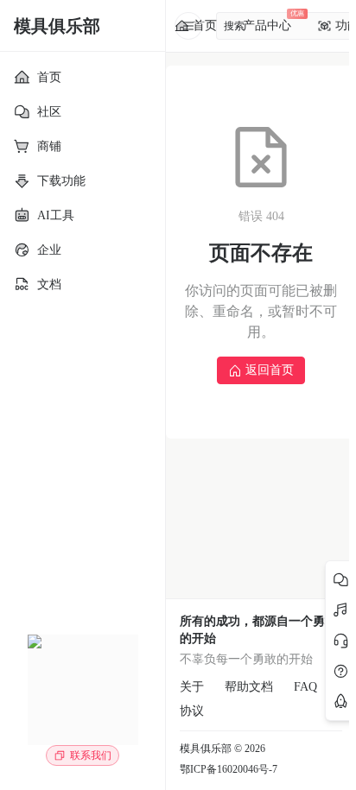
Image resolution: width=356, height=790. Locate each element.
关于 (192, 686)
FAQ (305, 686)
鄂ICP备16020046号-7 (228, 769)
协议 (192, 711)
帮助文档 (249, 686)
